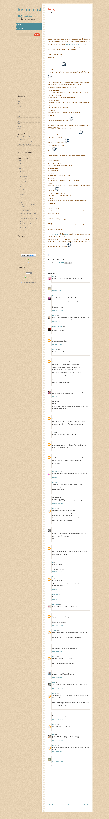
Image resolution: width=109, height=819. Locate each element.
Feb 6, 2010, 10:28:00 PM (57, 310)
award (52, 265)
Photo (18, 116)
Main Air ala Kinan (21, 139)
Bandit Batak (55, 594)
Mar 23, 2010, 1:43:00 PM (57, 761)
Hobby (19, 111)
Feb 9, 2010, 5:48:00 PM (57, 589)
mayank (54, 528)
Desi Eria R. (55, 482)
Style (18, 108)
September (23, 184)
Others (19, 128)
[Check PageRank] (29, 273)
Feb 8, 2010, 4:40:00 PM (57, 466)
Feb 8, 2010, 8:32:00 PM (57, 477)
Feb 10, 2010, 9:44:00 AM (57, 639)
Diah (55, 234)
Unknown (54, 338)
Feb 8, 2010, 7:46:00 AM (57, 427)
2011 (20, 171)
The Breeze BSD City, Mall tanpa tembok (26, 136)
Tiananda (54, 630)
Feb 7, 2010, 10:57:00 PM (57, 410)
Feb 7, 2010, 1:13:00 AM (57, 332)
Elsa (53, 734)
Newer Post (51, 805)
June (21, 192)
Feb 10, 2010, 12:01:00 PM (57, 651)
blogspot (57, 265)
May (21, 194)
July (21, 189)
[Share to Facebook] (69, 263)
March (21, 200)
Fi (52, 562)
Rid (57, 234)
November (22, 178)
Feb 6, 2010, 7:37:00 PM (57, 290)
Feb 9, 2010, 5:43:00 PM (57, 571)
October (22, 181)
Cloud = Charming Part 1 (26, 223)
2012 (20, 168)
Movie (18, 121)
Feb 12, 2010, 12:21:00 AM (57, 688)
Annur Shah (55, 756)
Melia (49, 234)
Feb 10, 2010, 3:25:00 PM (57, 665)
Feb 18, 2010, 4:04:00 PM (57, 740)
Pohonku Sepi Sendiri (57, 326)
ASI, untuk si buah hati (22, 146)
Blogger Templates (70, 815)
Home (19, 25)
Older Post (86, 805)
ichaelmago (55, 349)
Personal (19, 99)
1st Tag (21, 221)
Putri (60, 234)
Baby (18, 101)
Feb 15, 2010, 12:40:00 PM (57, 719)
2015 (20, 160)
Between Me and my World (29, 12)
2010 (20, 174)
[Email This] (65, 263)
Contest (19, 126)
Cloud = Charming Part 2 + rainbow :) (28, 213)
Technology (20, 113)
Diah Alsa (54, 315)
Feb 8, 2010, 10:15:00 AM (57, 436)
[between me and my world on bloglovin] (28, 256)
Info (18, 103)
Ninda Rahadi (55, 604)
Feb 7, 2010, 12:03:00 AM (57, 321)
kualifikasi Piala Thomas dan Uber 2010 (29, 218)
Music (18, 118)
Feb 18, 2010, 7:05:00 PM (57, 751)
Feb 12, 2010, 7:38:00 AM (57, 708)
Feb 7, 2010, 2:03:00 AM (57, 344)
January (22, 227)
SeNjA (53, 682)
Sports (18, 123)
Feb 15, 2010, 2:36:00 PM (57, 729)
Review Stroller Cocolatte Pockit (24, 144)
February (22, 202)
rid (53, 671)
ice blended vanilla (56, 471)
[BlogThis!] (66, 263)
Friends (20, 28)
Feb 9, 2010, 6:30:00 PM (57, 599)
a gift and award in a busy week (27, 216)
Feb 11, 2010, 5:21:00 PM (57, 677)
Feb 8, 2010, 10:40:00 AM (57, 449)
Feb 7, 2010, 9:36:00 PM (57, 396)
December (22, 176)
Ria (52, 234)
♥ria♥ (53, 432)
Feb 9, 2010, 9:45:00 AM (57, 540)
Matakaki (66, 234)
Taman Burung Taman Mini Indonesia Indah (27, 141)
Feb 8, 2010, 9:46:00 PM (57, 492)
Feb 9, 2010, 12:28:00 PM (57, 557)
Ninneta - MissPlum (56, 286)
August (22, 186)
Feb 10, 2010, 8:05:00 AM (57, 625)
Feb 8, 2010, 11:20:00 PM (57, 503)
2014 (20, 163)
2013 (20, 166)
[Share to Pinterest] (71, 263)
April (21, 197)
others (61, 265)
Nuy (53, 276)
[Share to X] (68, 263)
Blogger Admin (55, 442)
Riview (19, 106)
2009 (20, 230)
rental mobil (55, 645)
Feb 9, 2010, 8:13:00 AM (57, 522)
